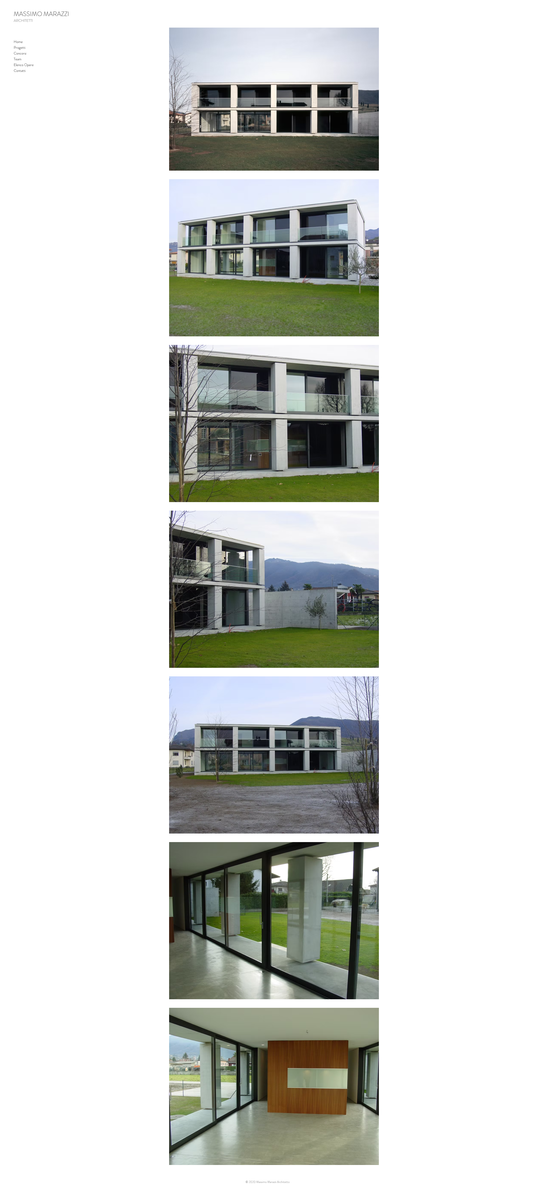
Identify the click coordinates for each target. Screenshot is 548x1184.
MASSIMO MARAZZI (41, 14)
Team (17, 59)
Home (18, 41)
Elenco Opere (24, 64)
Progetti (19, 47)
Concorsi (20, 53)
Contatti (20, 70)
